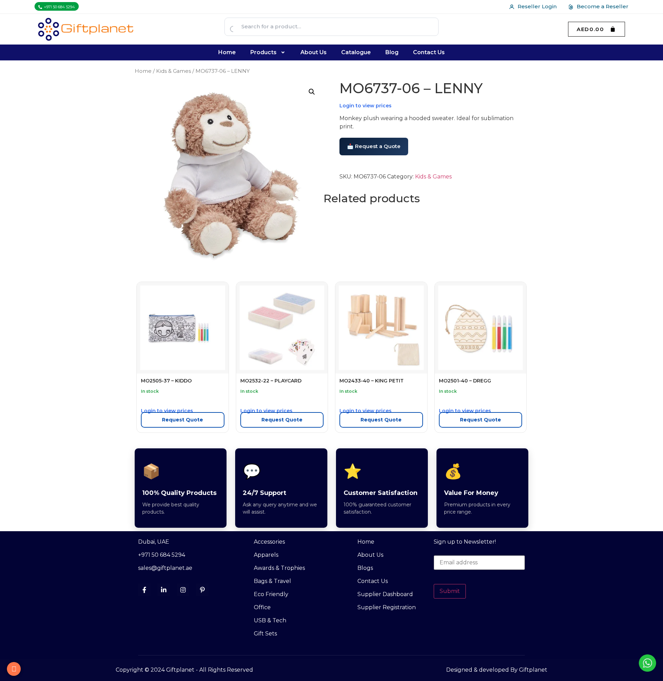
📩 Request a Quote (374, 146)
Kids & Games (173, 71)
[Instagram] (183, 590)
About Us (313, 52)
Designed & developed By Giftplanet (496, 670)
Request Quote (182, 420)
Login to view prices (365, 106)
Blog (391, 52)
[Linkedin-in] (163, 590)
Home (227, 52)
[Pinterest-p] (202, 590)
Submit (450, 591)
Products (263, 52)
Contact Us (429, 52)
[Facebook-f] (144, 590)
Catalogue (356, 52)
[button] (268, 52)
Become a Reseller (602, 6)
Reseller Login (537, 6)
